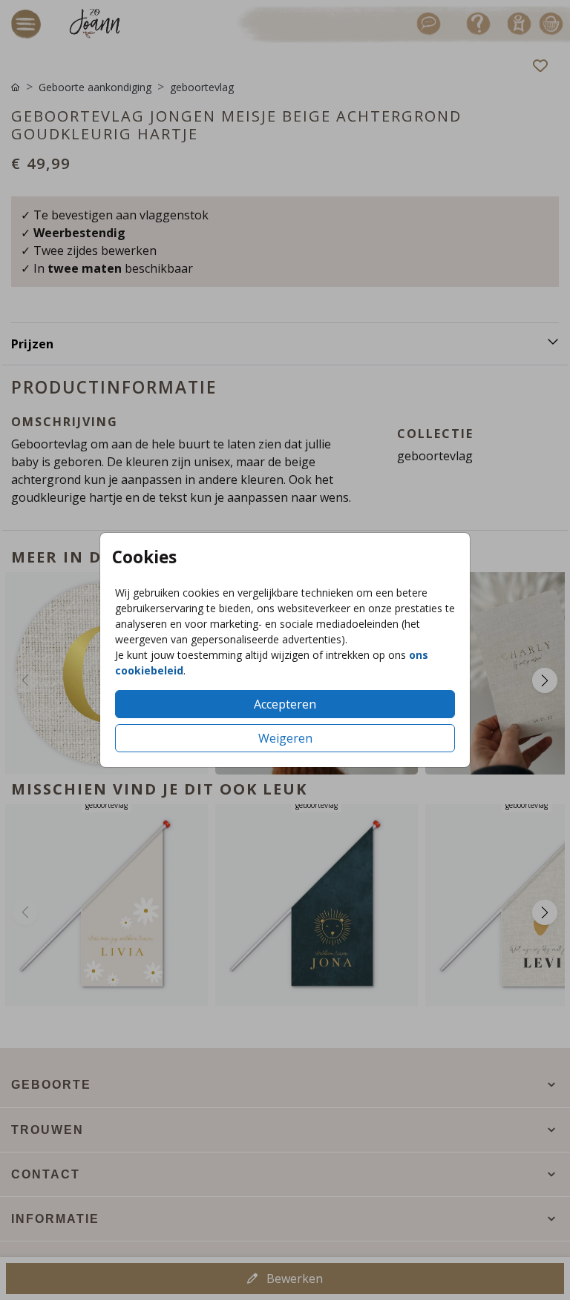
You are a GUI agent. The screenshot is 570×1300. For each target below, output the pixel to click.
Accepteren (285, 704)
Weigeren (285, 738)
